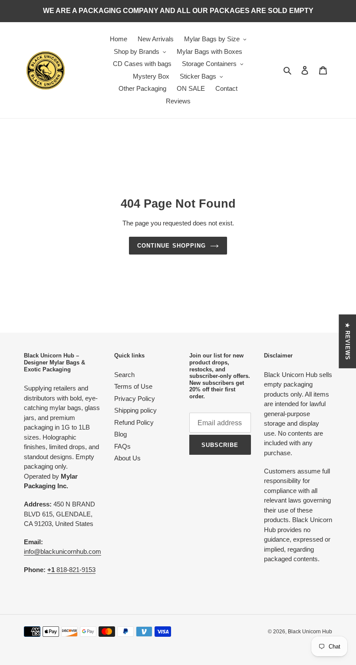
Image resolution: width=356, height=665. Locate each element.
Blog (120, 434)
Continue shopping (171, 245)
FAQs (122, 446)
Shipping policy (135, 410)
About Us (127, 458)
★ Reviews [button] (347, 341)
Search (124, 374)
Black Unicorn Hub (310, 632)
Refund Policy (134, 422)
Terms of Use (133, 386)
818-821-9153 (71, 569)
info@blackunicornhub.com (62, 551)
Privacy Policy (134, 398)
